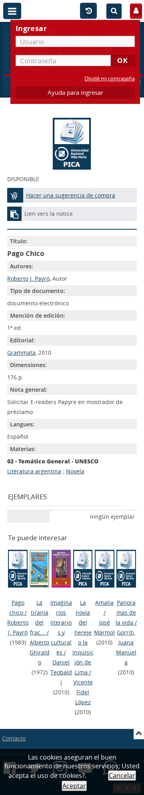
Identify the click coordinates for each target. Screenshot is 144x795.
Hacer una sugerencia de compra (70, 195)
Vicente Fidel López (83, 692)
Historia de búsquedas (88, 11)
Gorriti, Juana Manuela (126, 647)
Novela (75, 471)
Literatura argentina (34, 471)
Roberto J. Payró (28, 278)
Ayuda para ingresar (75, 92)
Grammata (21, 352)
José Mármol (104, 627)
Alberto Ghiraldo (40, 652)
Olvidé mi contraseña (109, 78)
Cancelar (122, 775)
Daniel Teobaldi (61, 672)
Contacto (14, 738)
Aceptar (74, 785)
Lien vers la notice (48, 213)
